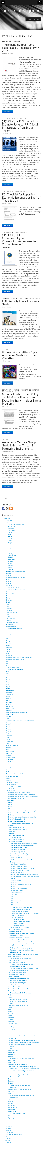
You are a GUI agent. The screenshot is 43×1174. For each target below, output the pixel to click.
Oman (8, 719)
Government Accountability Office (18, 1005)
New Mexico (11, 1054)
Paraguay (9, 731)
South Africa (9, 760)
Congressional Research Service (17, 829)
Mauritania (11, 551)
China (8, 606)
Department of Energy (15, 932)
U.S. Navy (12, 905)
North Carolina (12, 1060)
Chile (7, 604)
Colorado (11, 825)
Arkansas (10, 809)
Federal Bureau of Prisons (16, 987)
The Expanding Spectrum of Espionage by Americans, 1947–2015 (21, 48)
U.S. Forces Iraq (14, 897)
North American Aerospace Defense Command (24, 874)
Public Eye (7, 1140)
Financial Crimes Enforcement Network (22, 964)
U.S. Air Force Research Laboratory (20, 884)
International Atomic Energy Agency (19, 792)
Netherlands (9, 706)
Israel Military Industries (15, 670)
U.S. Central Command (16, 893)
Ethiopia (10, 536)
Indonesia (9, 655)
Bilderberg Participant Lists (16, 590)
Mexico (8, 700)
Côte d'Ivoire (12, 530)
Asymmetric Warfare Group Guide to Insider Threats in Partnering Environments (19, 445)
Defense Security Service (17, 852)
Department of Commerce (16, 839)
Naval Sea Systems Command (21, 909)
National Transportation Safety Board (19, 1044)
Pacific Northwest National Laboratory (19, 1085)
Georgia (8, 641)
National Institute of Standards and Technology (22, 1040)
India (7, 653)
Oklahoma (11, 1081)
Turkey (8, 778)
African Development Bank (16, 524)
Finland (8, 635)
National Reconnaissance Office (19, 870)
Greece (8, 645)
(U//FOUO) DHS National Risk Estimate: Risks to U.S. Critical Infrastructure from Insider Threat (20, 126)
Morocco (10, 553)
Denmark (8, 620)
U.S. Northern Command (17, 915)
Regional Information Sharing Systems (21, 948)
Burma (8, 598)
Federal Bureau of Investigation (14, 192)
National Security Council (18, 1114)
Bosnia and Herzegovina (13, 594)
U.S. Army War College (16, 891)
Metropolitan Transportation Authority (22, 1058)
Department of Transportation (17, 972)
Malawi (8, 696)
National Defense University (18, 866)
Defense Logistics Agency (17, 850)
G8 (7, 639)
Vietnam (8, 1130)
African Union (12, 526)
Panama (8, 729)
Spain (7, 764)
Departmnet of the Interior (16, 974)
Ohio (9, 1079)
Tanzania (10, 565)
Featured (8, 1138)
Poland (8, 737)
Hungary (8, 651)
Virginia (10, 1103)
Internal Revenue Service (17, 966)
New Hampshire (13, 1050)
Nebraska (11, 1046)
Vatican (8, 1124)
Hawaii (10, 1007)
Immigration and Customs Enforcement (22, 944)
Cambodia (9, 600)
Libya (9, 547)
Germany (8, 643)
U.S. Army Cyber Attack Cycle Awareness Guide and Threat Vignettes (20, 355)
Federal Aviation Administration (18, 981)
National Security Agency (17, 872)
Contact (36, 19)
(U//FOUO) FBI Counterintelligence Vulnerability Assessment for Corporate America (19, 239)
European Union (11, 627)
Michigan (9, 702)
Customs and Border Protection (19, 940)
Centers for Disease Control (16, 819)
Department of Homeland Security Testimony (23, 942)
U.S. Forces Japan (15, 899)
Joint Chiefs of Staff (16, 858)
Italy (7, 672)
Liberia (10, 545)
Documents (7, 518)
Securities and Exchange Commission (19, 1089)
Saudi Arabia (10, 751)
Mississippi (11, 1030)
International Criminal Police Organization (19, 657)
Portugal (8, 739)
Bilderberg (9, 586)
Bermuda (8, 584)
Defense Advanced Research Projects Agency (23, 844)
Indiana (10, 1013)
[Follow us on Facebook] (3, 508)
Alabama (10, 803)
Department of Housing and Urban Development (23, 954)
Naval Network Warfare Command (22, 907)
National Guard (12, 1038)
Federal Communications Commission (19, 989)
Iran (7, 661)
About (29, 19)
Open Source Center (16, 1077)
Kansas (10, 1015)
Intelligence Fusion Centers (18, 946)
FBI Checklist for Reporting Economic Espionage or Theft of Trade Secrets (21, 197)
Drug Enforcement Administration (20, 958)
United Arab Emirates (12, 782)
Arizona (10, 807)
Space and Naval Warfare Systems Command (25, 913)
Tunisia (10, 567)
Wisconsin (11, 1116)
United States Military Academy (19, 927)
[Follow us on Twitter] (7, 508)
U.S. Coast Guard (15, 895)
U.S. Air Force (14, 882)
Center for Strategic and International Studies (22, 817)
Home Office (11, 788)
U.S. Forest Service (15, 837)
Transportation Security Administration (22, 950)
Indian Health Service (16, 936)
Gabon (10, 539)
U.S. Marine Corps (15, 903)
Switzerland (9, 768)
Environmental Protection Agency (18, 979)
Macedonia (9, 694)
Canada (8, 602)
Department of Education (15, 929)
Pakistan (8, 725)
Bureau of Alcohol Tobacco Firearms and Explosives (23, 811)
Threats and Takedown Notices (15, 774)
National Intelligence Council (19, 1075)
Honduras (9, 649)
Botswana (11, 528)
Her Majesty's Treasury (15, 786)
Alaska (10, 805)
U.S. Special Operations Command (20, 921)
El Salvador (9, 624)
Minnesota (11, 1028)
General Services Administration (18, 1001)
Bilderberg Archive (13, 588)
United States (10, 801)
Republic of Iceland (12, 745)
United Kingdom (11, 784)
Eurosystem (11, 633)
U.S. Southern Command (17, 919)
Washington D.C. (13, 1108)
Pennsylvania (12, 1087)
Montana (10, 1034)
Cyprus (8, 616)
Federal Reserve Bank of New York (20, 993)
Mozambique (12, 555)
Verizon (8, 1128)
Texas (9, 1093)
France (8, 637)
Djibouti (10, 532)
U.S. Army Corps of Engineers (19, 888)
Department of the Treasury (16, 962)
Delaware (11, 833)
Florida (10, 997)
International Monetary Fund (15, 659)
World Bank (9, 1132)
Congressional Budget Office (16, 827)
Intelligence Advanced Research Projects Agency (24, 1069)
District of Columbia (14, 977)
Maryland (11, 1022)
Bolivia (8, 592)
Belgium (8, 582)
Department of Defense (11, 42)
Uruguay (8, 1120)
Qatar (7, 743)
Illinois (10, 1011)
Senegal (10, 557)
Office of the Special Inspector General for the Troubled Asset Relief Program (24, 969)
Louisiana (11, 1019)
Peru (7, 733)
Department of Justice (10, 390)
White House (12, 1112)
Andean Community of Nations (15, 571)
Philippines (9, 735)
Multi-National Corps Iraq (18, 864)
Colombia (9, 608)
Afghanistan (7, 298)
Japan (7, 674)
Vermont (10, 1101)
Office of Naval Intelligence (20, 911)
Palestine (9, 727)
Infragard (13, 985)
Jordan (8, 676)
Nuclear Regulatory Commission (18, 1065)
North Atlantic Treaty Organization (26, 298)
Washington (11, 1105)
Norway (8, 717)
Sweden (8, 766)
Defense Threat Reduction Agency (20, 854)
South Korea (10, 762)
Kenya (10, 543)
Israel (7, 665)
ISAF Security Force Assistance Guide (21, 302)
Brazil (7, 596)
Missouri (10, 1032)
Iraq (7, 663)
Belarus (8, 580)
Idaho (10, 1009)
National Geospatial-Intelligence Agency (22, 868)
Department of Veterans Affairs (19, 856)
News (5, 1136)
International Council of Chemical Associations (22, 794)
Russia (8, 749)
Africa (7, 522)
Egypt (10, 534)
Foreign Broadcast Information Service (21, 823)
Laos (7, 684)
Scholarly (9, 753)
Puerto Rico (9, 741)
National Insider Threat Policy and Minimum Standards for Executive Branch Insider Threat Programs (21, 398)
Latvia (8, 686)
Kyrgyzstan (9, 682)
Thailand (8, 772)
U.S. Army (5, 349)
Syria (7, 770)
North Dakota (12, 1063)
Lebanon (8, 688)
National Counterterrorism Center (20, 1073)
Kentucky (11, 1017)
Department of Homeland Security (15, 119)
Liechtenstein (10, 690)
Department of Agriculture (16, 835)
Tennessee (11, 1091)
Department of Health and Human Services (21, 934)
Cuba (7, 614)
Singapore (9, 755)
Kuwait (8, 680)
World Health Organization (16, 798)
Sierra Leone (12, 559)
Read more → (8, 112)
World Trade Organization (14, 1134)
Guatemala (9, 647)
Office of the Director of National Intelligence (20, 390)
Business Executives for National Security (20, 813)
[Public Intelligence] (21, 11)
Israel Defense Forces (14, 667)
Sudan (10, 563)
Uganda (10, 569)
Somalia (10, 561)
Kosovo (8, 678)
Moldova (8, 704)
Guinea (10, 541)
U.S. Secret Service (15, 952)
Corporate (9, 610)
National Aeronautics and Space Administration (22, 1036)
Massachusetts (12, 1024)
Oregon (10, 1083)
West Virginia (12, 1110)
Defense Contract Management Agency (22, 846)
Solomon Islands (11, 758)
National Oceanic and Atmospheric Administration (23, 1042)
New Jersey (11, 1052)
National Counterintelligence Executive (22, 1071)
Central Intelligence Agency (16, 821)
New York (11, 1056)
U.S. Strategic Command (17, 923)
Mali (9, 549)
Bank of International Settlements (16, 577)
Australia (8, 573)
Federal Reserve (13, 991)
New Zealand (10, 708)
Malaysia (8, 698)
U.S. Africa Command (16, 880)
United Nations (10, 790)
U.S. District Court (13, 1097)
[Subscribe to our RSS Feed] (11, 508)
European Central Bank (15, 629)
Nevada (10, 1048)
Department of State (14, 960)
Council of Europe (11, 612)
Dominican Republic (12, 622)
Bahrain (8, 575)
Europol (10, 631)
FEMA (9, 995)
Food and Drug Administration (17, 999)
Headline (8, 1142)
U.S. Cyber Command (18, 925)
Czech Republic (10, 618)
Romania (8, 747)
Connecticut (11, 831)
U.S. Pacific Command (16, 917)
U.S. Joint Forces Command (18, 901)
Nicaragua (9, 710)
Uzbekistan (9, 1122)
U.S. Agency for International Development (21, 1095)
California (11, 815)
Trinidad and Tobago (12, 776)
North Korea (10, 715)
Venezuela (9, 1126)
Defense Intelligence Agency (18, 848)
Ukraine (8, 780)
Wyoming (11, 1118)
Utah (9, 1099)
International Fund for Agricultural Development (23, 796)
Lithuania (9, 692)
